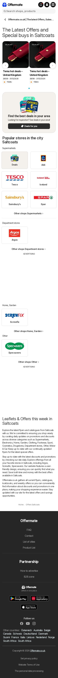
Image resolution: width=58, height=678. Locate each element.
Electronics (7, 442)
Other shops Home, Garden (28, 331)
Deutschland (30, 633)
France (15, 637)
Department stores (33, 445)
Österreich (26, 630)
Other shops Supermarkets (28, 213)
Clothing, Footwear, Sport (40, 442)
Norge (51, 637)
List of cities (29, 541)
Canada (7, 633)
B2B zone (29, 576)
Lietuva (30, 637)
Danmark (43, 633)
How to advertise (29, 570)
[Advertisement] (29, 277)
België (47, 630)
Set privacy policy (29, 658)
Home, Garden (21, 442)
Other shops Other (27, 362)
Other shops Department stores (28, 249)
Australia (37, 630)
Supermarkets (42, 439)
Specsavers (17, 466)
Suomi (6, 637)
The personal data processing (29, 671)
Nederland (41, 637)
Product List (29, 547)
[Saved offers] (40, 4)
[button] (46, 4)
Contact (29, 535)
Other (46, 445)
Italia (22, 637)
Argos (45, 463)
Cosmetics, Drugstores (13, 445)
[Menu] (53, 4)
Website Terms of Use (29, 664)
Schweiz (17, 633)
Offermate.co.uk (37, 650)
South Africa (9, 640)
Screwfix (6, 466)
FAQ (29, 529)
